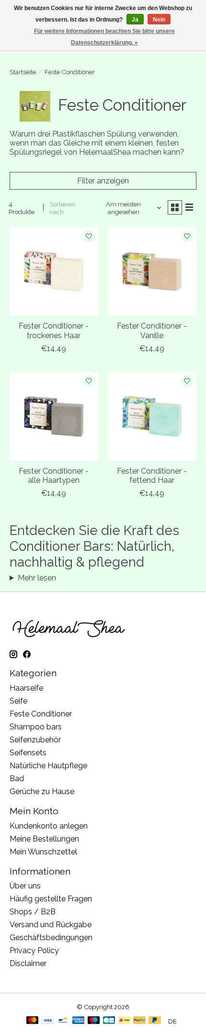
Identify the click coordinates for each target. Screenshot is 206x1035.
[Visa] (48, 1020)
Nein (159, 19)
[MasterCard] (32, 1020)
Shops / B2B (33, 911)
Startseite (23, 72)
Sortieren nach (62, 208)
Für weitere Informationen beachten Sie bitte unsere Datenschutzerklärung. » (104, 37)
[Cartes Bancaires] (109, 1020)
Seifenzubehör (35, 739)
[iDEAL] (124, 1020)
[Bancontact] (63, 1020)
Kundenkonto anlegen (49, 825)
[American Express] (78, 1020)
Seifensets (28, 752)
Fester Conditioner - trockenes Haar (54, 330)
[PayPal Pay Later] (155, 1020)
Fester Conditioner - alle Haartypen (54, 475)
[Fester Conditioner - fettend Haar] (152, 416)
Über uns (25, 885)
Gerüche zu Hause (42, 791)
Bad (17, 778)
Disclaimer (28, 963)
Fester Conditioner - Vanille (152, 330)
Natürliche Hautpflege (48, 765)
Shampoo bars (36, 726)
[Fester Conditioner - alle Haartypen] (54, 416)
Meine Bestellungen (44, 838)
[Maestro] (94, 1020)
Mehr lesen (37, 577)
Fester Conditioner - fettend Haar (152, 475)
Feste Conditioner (41, 713)
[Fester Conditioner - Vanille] (152, 271)
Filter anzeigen (103, 180)
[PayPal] (139, 1020)
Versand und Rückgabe (51, 924)
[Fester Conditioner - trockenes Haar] (54, 271)
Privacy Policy (34, 950)
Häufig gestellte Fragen (51, 898)
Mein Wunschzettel (43, 851)
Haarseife (26, 688)
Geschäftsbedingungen (51, 937)
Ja (135, 19)
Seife (18, 700)
